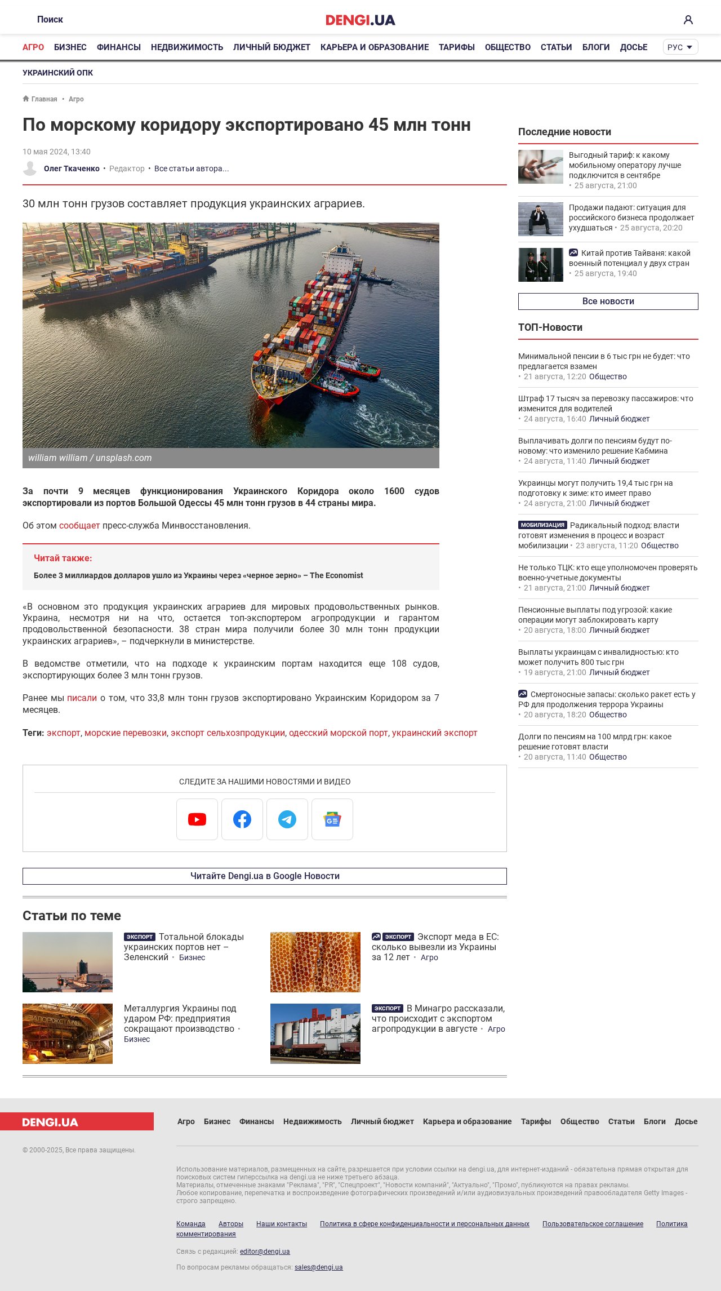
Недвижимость (187, 47)
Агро (33, 47)
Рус (675, 47)
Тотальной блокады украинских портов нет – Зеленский (184, 946)
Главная (44, 99)
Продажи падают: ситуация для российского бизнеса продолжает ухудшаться (632, 217)
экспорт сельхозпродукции (228, 732)
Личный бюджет (271, 47)
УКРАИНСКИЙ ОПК (58, 72)
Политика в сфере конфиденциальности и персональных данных (424, 1224)
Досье (633, 47)
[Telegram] (287, 819)
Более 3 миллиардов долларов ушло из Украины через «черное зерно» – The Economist (198, 575)
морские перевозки (125, 732)
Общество (508, 47)
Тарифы (457, 47)
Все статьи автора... (191, 168)
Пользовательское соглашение (592, 1224)
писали (82, 698)
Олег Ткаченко (72, 168)
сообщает (79, 525)
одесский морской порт (338, 732)
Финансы (119, 47)
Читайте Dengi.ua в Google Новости (265, 876)
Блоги (596, 47)
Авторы (231, 1224)
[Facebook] (242, 819)
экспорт (64, 732)
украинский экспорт (435, 732)
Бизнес (70, 47)
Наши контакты (281, 1224)
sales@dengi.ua (319, 1267)
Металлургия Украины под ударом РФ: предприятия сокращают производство (180, 1018)
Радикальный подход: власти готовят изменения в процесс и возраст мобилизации (598, 535)
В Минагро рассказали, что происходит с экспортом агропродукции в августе (438, 1018)
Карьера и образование (375, 47)
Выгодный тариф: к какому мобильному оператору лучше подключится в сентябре (625, 165)
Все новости (608, 301)
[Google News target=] (332, 819)
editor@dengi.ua (265, 1251)
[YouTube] (197, 819)
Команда (191, 1224)
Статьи (556, 47)
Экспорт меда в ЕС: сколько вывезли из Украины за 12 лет (435, 946)
